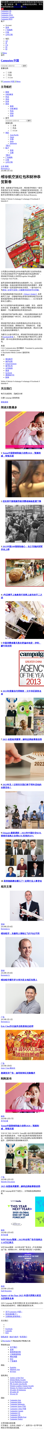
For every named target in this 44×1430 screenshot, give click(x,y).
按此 (19, 4)
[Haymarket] (6, 1341)
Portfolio (13, 1367)
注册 (12, 153)
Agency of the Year (17, 1378)
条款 (24, 7)
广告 (3, 1017)
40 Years (13, 1371)
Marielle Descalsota (8, 1182)
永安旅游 (9, 368)
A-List (10, 77)
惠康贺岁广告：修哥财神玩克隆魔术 (18, 1073)
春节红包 (9, 366)
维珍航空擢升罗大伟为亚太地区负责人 (19, 980)
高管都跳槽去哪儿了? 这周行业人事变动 (23, 881)
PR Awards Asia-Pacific (18, 1384)
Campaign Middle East (18, 1417)
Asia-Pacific (14, 135)
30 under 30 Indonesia (18, 1390)
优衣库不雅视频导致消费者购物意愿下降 (22, 501)
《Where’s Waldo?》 (30, 294)
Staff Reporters (6, 1291)
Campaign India (15, 1402)
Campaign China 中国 (18, 1409)
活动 (7, 99)
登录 (7, 27)
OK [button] (2, 9)
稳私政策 (17, 7)
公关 (3, 166)
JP (6, 43)
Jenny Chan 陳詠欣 (8, 1068)
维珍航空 (9, 359)
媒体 (3, 1116)
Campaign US (6, 13)
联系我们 (23, 1337)
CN (6, 45)
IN (6, 47)
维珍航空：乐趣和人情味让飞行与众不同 (20, 933)
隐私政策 (4, 1337)
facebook (8, 373)
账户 (7, 148)
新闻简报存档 (15, 1352)
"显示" (8, 146)
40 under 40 (14, 1392)
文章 (10, 73)
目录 (7, 101)
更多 (7, 104)
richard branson (10, 364)
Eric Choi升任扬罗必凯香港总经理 (17, 1026)
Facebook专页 (8, 337)
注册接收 (13, 1316)
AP (6, 41)
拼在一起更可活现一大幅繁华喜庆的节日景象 (21, 290)
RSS (11, 1359)
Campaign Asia (15, 1400)
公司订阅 (9, 35)
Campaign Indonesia (17, 1404)
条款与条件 (14, 1337)
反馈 (12, 1349)
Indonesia (13, 143)
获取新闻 (4, 402)
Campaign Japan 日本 (18, 1406)
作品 (10, 75)
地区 (7, 133)
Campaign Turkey (16, 1419)
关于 (13, 1312)
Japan (12, 137)
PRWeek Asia (15, 1369)
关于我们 (13, 1347)
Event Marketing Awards (19, 1382)
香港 (7, 371)
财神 (7, 377)
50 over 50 (14, 1394)
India (12, 141)
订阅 (7, 32)
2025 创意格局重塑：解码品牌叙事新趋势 (22, 739)
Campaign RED (6, 19)
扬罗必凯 (9, 361)
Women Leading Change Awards (22, 1386)
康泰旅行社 (9, 375)
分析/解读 (9, 94)
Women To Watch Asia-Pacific (21, 1388)
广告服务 (9, 30)
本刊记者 (4, 1121)
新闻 (7, 92)
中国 (12, 139)
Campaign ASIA (7, 15)
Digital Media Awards (18, 1380)
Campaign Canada (7, 17)
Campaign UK (6, 11)
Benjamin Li (5, 169)
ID (6, 49)
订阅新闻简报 (15, 1354)
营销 (3, 924)
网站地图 (13, 1357)
